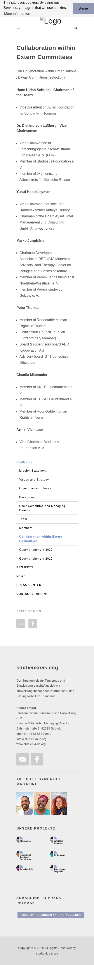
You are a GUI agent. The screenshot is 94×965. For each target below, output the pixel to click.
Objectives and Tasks (35, 488)
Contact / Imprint (32, 594)
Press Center (28, 585)
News (21, 576)
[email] (20, 623)
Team (23, 519)
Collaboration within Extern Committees (40, 539)
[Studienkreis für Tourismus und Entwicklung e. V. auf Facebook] (37, 759)
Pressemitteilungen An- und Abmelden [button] (51, 915)
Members (26, 528)
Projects (24, 567)
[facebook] (32, 623)
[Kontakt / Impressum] (22, 759)
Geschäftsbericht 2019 (35, 558)
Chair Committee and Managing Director (42, 508)
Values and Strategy (34, 479)
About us (24, 462)
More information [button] (17, 13)
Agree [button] (83, 8)
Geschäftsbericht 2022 (35, 549)
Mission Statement (33, 470)
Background (28, 497)
